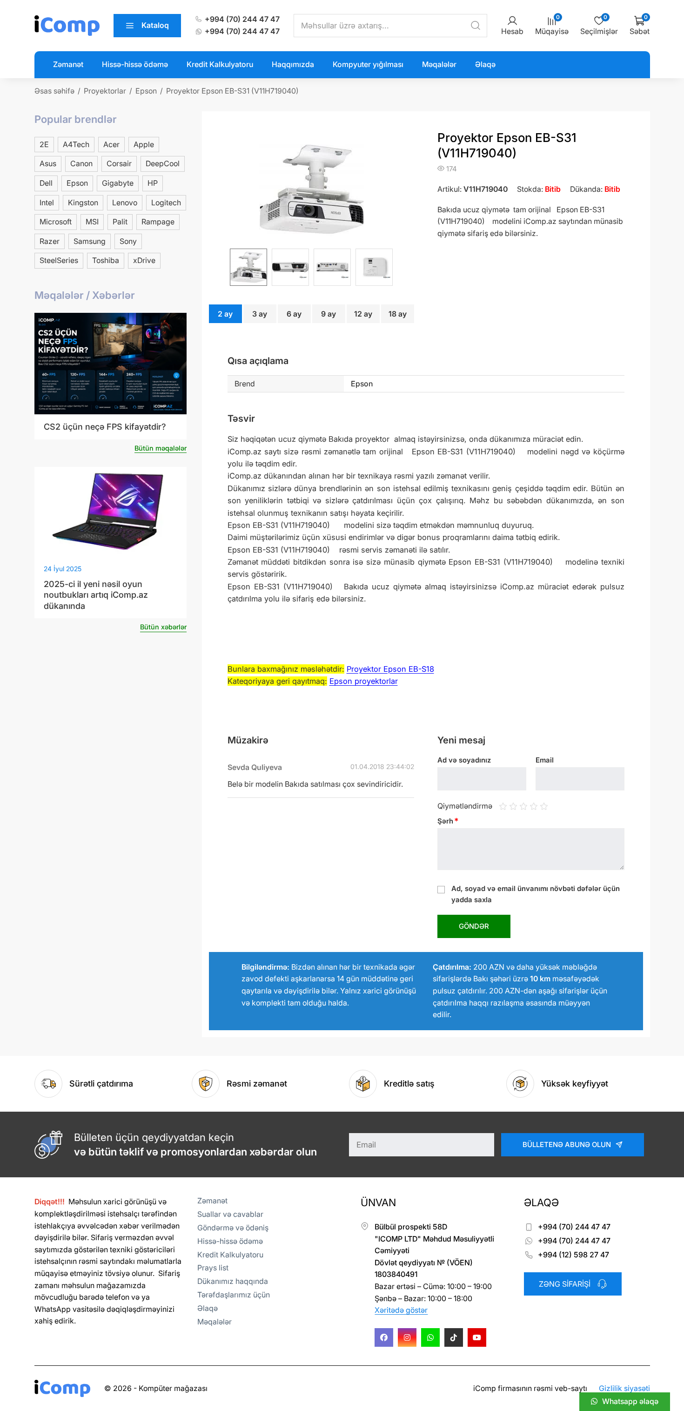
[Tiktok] (453, 1337)
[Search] (475, 25)
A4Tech (76, 144)
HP (153, 183)
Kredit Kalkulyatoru (220, 64)
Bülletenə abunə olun (567, 1144)
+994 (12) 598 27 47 (573, 1254)
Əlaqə (485, 64)
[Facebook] (384, 1337)
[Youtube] (477, 1337)
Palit (120, 221)
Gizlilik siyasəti (624, 1388)
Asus (48, 163)
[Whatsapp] (430, 1337)
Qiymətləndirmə (464, 805)
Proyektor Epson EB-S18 (390, 669)
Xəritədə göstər (401, 1310)
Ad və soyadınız (464, 760)
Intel (47, 202)
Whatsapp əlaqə (630, 1401)
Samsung (90, 241)
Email (545, 760)
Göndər (474, 926)
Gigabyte (118, 183)
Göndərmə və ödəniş (232, 1227)
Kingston (83, 202)
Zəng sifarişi (564, 1284)
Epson (77, 183)
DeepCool (163, 163)
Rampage (157, 221)
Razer (50, 241)
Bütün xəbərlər (163, 627)
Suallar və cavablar (230, 1214)
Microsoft (56, 221)
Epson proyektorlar (363, 681)
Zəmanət (68, 64)
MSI (92, 221)
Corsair (119, 163)
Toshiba (105, 260)
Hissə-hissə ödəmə (135, 64)
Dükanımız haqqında (232, 1281)
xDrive (144, 260)
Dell (46, 183)
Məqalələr (439, 64)
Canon (81, 163)
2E (44, 144)
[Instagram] (407, 1337)
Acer (111, 144)
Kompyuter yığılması (368, 64)
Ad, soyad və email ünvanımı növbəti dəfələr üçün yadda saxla (535, 894)
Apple (144, 144)
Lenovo (124, 202)
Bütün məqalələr (160, 448)
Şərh (448, 821)
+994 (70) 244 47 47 (242, 19)
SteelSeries (59, 260)
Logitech (166, 202)
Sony (128, 241)
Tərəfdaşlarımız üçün (233, 1294)
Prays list (212, 1267)
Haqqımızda (293, 64)
